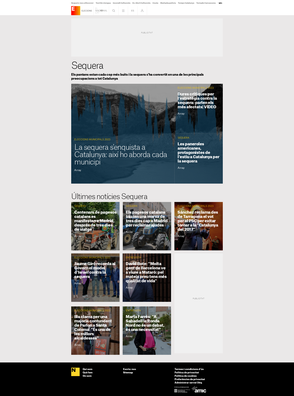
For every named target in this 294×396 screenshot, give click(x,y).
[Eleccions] (75, 10)
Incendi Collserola (121, 3)
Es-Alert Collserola (141, 3)
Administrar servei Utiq (188, 383)
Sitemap (128, 372)
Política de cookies (186, 376)
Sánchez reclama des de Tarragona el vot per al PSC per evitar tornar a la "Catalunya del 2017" (197, 221)
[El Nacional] (75, 372)
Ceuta (155, 3)
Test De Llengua (103, 3)
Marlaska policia (168, 3)
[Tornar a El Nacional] (101, 10)
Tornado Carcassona (206, 3)
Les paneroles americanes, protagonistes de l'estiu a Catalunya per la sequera (198, 152)
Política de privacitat (187, 372)
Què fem (87, 372)
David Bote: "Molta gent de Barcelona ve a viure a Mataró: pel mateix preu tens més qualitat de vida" (146, 272)
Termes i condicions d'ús (189, 369)
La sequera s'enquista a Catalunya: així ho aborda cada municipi (120, 155)
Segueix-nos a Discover (82, 3)
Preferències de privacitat (190, 379)
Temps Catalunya (186, 3)
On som (87, 376)
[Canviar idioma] (132, 10)
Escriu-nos (129, 369)
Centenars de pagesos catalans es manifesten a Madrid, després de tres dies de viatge (95, 221)
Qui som (87, 369)
